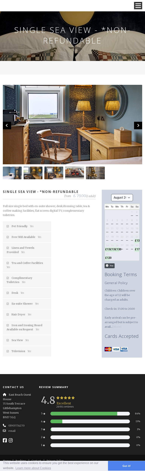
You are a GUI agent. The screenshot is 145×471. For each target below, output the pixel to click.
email (11, 431)
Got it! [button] (127, 465)
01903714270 (16, 425)
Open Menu (138, 5)
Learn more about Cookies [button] (33, 468)
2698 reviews (65, 406)
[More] (116, 326)
